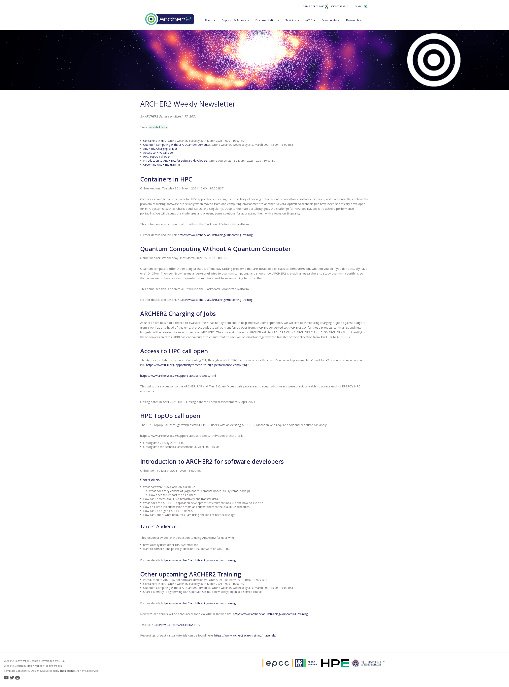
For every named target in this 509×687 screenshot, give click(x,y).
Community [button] (330, 20)
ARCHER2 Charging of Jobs (160, 148)
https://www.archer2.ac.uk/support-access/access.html (178, 375)
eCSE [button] (309, 20)
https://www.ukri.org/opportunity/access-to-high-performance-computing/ (197, 365)
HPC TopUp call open (157, 156)
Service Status (339, 6)
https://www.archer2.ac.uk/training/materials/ (245, 635)
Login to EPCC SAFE (313, 6)
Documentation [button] (266, 20)
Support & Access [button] (234, 20)
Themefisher (67, 670)
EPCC (61, 661)
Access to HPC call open (158, 152)
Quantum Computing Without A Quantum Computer (176, 145)
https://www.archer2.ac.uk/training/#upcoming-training (215, 235)
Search (359, 6)
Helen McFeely (36, 666)
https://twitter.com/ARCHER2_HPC (176, 625)
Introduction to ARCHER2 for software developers (175, 160)
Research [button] (353, 20)
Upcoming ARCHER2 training (161, 164)
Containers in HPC (154, 141)
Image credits (54, 666)
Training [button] (291, 20)
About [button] (209, 20)
